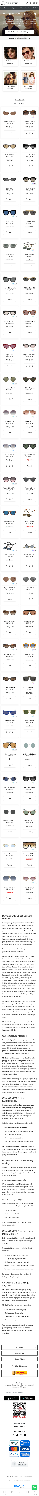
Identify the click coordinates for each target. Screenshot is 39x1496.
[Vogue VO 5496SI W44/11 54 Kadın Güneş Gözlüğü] (29, 146)
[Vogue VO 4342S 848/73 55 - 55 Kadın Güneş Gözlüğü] (9, 113)
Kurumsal (19, 1347)
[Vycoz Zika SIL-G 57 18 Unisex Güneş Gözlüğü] (29, 579)
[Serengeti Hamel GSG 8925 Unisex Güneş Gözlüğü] (9, 379)
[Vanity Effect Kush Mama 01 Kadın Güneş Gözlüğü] (9, 279)
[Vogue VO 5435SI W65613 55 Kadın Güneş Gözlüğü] (29, 113)
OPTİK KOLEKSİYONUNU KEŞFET (19, 32)
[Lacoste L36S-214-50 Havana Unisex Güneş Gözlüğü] (9, 513)
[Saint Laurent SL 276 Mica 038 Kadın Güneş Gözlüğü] (9, 313)
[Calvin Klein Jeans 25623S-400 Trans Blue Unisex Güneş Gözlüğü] (9, 712)
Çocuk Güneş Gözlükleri (28, 87)
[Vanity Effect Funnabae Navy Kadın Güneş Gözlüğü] (9, 213)
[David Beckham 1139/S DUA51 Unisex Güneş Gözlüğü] (29, 646)
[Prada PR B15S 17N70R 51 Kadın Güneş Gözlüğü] (9, 146)
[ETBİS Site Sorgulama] (19, 1410)
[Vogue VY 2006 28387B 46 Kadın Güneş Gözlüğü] (9, 446)
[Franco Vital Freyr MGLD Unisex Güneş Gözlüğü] (9, 845)
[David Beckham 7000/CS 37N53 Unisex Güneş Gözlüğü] (9, 546)
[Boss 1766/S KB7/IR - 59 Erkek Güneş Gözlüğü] (29, 679)
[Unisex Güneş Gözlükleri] (10, 78)
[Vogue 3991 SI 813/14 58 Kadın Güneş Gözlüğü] (29, 413)
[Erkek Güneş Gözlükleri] (28, 53)
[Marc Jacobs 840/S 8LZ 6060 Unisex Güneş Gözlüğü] (29, 613)
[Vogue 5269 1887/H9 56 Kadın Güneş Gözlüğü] (9, 480)
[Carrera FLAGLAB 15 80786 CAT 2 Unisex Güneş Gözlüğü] (29, 845)
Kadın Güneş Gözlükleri (10, 62)
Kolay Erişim (20, 1359)
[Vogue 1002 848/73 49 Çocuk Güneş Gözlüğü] (9, 579)
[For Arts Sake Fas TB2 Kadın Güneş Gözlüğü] (29, 879)
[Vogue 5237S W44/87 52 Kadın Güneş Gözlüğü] (9, 179)
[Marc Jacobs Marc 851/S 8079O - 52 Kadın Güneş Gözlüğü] (29, 779)
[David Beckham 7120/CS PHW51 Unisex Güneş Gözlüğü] (29, 246)
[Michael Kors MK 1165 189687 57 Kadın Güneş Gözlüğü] (29, 279)
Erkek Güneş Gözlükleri (28, 62)
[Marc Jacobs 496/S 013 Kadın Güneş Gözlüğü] (29, 546)
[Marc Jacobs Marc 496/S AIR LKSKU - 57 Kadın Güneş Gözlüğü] (9, 779)
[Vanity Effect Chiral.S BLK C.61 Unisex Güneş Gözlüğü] (29, 179)
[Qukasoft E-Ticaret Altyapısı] (19, 1486)
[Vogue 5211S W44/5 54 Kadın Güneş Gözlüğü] (29, 346)
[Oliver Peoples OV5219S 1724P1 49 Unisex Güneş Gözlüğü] (29, 379)
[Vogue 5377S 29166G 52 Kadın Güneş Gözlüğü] (9, 346)
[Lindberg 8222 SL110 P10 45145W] (9, 812)
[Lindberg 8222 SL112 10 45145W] (29, 745)
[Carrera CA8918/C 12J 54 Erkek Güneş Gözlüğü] (29, 513)
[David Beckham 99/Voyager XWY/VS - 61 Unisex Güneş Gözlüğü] (9, 745)
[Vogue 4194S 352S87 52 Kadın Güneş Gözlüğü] (29, 480)
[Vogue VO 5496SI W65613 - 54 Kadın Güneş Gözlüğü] (9, 613)
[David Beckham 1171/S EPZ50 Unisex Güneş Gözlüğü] (29, 712)
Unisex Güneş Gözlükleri (10, 87)
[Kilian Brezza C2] (29, 812)
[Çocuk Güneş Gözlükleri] (28, 78)
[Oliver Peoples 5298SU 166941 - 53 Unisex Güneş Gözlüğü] (9, 246)
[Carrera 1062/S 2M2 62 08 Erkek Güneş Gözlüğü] (9, 879)
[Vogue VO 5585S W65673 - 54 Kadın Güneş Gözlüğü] (9, 679)
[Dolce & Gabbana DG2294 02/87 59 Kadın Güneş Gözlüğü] (29, 213)
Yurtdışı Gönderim (19, 1366)
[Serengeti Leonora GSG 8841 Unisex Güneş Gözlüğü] (29, 313)
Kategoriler (19, 1353)
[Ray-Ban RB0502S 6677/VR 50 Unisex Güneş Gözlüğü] (29, 446)
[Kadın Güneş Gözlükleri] (10, 53)
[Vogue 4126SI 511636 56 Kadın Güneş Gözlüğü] (9, 413)
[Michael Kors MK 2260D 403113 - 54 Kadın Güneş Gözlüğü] (9, 646)
